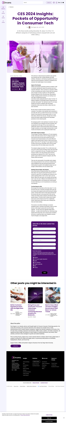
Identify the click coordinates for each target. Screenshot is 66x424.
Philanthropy (44, 365)
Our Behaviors (44, 361)
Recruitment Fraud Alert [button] (55, 366)
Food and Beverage (53, 315)
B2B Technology (18, 315)
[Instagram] (61, 2)
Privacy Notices (22, 386)
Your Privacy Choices (43, 386)
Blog (24, 363)
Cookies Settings (49, 414)
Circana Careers (54, 363)
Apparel (21, 312)
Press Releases (25, 365)
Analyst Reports (26, 375)
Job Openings (53, 364)
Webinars (24, 370)
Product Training (26, 373)
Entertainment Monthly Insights (27, 371)
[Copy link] (21, 89)
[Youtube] (63, 2)
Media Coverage (26, 368)
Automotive (18, 314)
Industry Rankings (26, 361)
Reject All (49, 418)
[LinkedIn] (59, 2)
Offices (43, 368)
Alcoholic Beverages (17, 312)
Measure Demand (35, 364)
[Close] (64, 417)
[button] (56, 2)
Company (43, 366)
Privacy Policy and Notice (25, 415)
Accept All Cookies (49, 421)
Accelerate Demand (36, 365)
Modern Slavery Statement (31, 386)
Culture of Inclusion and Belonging (46, 363)
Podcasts (24, 366)
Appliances (17, 313)
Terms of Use (16, 386)
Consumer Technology (54, 314)
